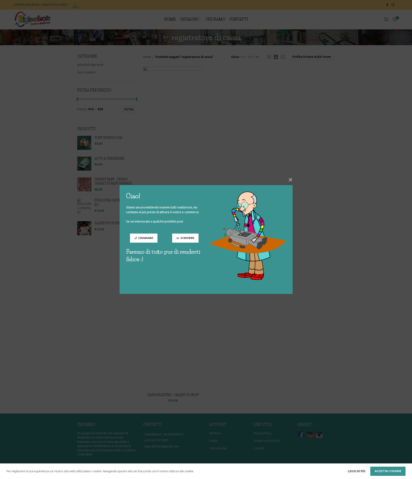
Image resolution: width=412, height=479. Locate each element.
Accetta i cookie (388, 471)
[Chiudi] (290, 179)
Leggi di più (357, 471)
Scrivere (187, 237)
